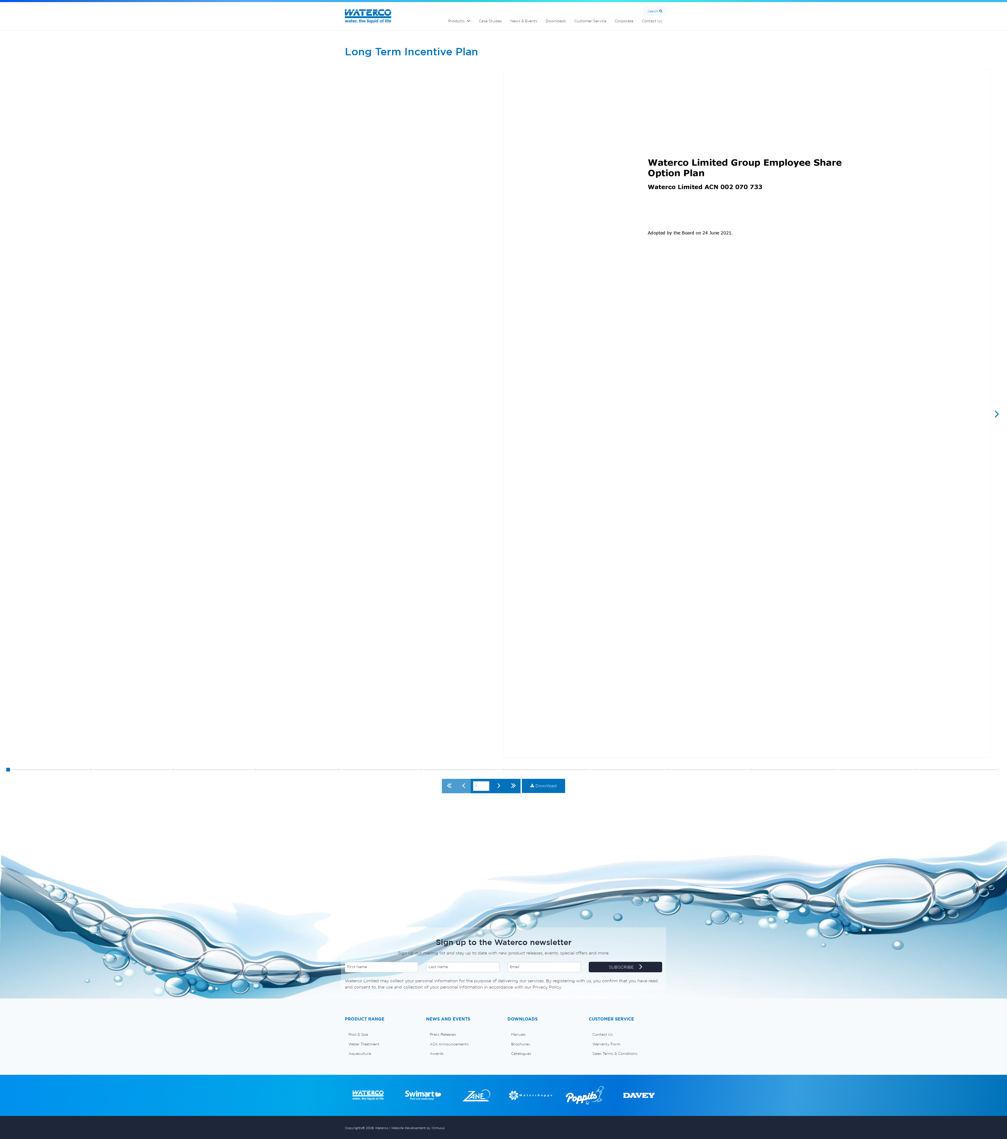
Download (545, 785)
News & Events (523, 21)
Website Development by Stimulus (418, 1128)
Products (456, 21)
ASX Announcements (449, 1044)
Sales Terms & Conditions (615, 1053)
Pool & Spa (358, 1034)
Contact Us (652, 21)
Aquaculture (360, 1053)
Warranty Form (606, 1044)
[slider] (8, 769)
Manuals (518, 1034)
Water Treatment (364, 1044)
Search (652, 11)
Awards (437, 1053)
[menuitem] (381, 1034)
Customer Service (590, 21)
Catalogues (521, 1053)
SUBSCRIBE (622, 967)
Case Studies (490, 21)
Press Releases (443, 1034)
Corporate (624, 21)
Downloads (556, 21)
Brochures (520, 1044)
